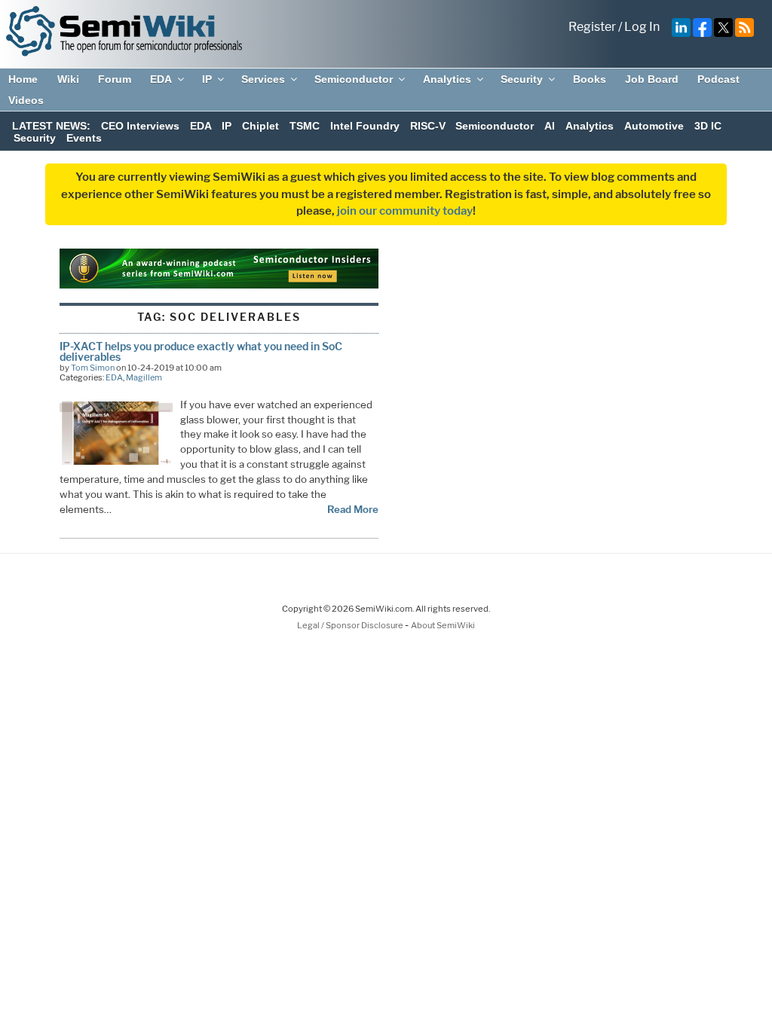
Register (592, 27)
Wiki (68, 79)
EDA (161, 79)
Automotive (654, 126)
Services (263, 79)
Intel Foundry (365, 126)
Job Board (652, 79)
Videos (26, 100)
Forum (114, 79)
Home (23, 79)
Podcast (718, 79)
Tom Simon (93, 367)
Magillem (144, 377)
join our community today (405, 211)
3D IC (707, 126)
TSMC (305, 126)
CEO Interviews (140, 126)
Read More (352, 509)
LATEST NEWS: (51, 126)
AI (549, 126)
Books (589, 79)
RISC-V (428, 126)
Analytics (447, 79)
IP (207, 79)
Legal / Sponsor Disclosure (351, 625)
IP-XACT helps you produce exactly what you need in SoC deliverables (201, 351)
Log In (642, 27)
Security (522, 79)
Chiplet (260, 126)
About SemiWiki (443, 625)
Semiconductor (353, 79)
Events (84, 138)
